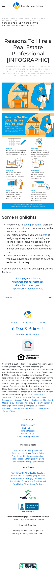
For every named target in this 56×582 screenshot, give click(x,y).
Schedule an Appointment (28, 436)
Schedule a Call (28, 434)
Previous (8, 297)
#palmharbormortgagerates (28, 288)
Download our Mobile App (27, 334)
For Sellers (41, 71)
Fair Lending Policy (24, 403)
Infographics (11, 74)
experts (43, 234)
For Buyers (26, 71)
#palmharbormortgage (27, 285)
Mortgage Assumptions (12, 406)
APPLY (14, 323)
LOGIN (42, 323)
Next (50, 297)
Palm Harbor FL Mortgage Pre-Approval (28, 481)
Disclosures (37, 400)
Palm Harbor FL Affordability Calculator (28, 473)
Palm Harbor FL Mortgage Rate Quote (28, 478)
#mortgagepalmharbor (28, 278)
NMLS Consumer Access (24, 408)
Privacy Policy (44, 408)
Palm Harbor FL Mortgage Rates (28, 450)
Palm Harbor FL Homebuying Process (28, 475)
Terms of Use (9, 411)
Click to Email (28, 428)
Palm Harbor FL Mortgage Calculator (28, 456)
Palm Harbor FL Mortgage (36, 74)
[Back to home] (28, 5)
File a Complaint (43, 403)
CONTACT (28, 323)
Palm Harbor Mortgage (28, 76)
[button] (3, 5)
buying (27, 224)
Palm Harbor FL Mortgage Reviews (28, 484)
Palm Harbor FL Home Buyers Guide (28, 453)
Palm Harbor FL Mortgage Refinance (28, 461)
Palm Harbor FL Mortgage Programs (28, 459)
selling (38, 224)
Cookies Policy (22, 400)
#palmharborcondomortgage (28, 281)
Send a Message (28, 431)
